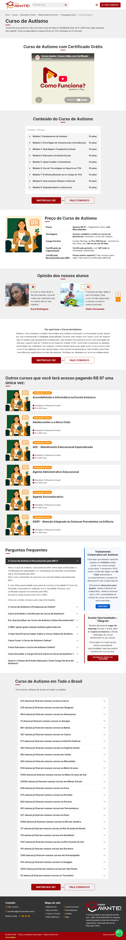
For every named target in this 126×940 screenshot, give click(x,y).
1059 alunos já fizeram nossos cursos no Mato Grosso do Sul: (53, 774)
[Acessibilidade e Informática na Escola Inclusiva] (18, 400)
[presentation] (118, 294)
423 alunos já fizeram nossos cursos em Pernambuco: (49, 808)
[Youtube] (22, 916)
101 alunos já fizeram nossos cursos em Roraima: (47, 848)
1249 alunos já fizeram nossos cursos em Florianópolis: (50, 855)
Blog (67, 917)
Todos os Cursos (53, 914)
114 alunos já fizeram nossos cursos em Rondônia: (47, 835)
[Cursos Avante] (102, 906)
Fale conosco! (79, 887)
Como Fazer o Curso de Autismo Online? (30, 640)
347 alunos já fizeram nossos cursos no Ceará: (45, 734)
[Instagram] (20, 916)
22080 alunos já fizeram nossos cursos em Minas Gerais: (51, 781)
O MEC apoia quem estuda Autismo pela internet (34, 627)
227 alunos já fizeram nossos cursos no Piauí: (44, 815)
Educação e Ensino (28, 15)
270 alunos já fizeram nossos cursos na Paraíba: (46, 795)
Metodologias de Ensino (48, 15)
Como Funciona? (72, 907)
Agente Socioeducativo (48, 496)
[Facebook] (25, 916)
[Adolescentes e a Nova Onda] (18, 425)
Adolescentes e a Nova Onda (51, 422)
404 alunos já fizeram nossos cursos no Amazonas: (48, 714)
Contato (68, 914)
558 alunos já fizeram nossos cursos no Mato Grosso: (49, 768)
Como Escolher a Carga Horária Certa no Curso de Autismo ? (41, 654)
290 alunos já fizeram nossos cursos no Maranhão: (48, 761)
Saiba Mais (103, 606)
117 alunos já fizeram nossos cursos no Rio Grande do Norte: (53, 828)
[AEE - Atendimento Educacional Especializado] (18, 450)
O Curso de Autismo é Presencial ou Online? (31, 607)
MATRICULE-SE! (46, 200)
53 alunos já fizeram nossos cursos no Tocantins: (47, 875)
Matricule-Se (51, 907)
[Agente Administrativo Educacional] (18, 475)
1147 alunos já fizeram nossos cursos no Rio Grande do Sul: (52, 842)
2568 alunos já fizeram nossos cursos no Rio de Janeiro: (50, 821)
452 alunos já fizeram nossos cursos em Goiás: (45, 754)
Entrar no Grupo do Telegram (103, 658)
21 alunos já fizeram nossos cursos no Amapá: (45, 721)
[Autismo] (23, 234)
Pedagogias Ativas (68, 15)
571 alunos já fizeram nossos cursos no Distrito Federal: (50, 741)
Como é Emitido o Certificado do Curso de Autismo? (36, 613)
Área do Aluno (52, 910)
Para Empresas (71, 910)
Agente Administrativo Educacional (56, 471)
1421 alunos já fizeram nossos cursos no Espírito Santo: (50, 748)
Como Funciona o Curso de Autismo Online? (31, 647)
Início (7, 15)
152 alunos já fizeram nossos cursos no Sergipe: (46, 862)
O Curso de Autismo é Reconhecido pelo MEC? (33, 561)
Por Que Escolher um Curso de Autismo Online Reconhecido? (41, 620)
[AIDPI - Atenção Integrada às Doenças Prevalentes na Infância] (18, 524)
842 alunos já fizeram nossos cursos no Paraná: (46, 801)
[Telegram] (28, 916)
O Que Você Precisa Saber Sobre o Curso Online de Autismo (40, 634)
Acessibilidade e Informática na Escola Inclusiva (64, 397)
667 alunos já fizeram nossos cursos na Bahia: (45, 727)
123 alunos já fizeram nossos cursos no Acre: (44, 701)
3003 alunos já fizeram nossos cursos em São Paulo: (49, 869)
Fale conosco (79, 200)
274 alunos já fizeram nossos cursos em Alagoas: (47, 707)
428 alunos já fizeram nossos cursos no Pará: (44, 788)
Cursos (15, 15)
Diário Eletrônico (53, 917)
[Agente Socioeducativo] (18, 500)
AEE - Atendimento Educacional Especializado (63, 447)
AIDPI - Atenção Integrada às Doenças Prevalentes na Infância (73, 521)
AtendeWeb (10, 937)
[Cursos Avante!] (17, 5)
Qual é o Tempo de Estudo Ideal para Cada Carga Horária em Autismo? (41, 662)
